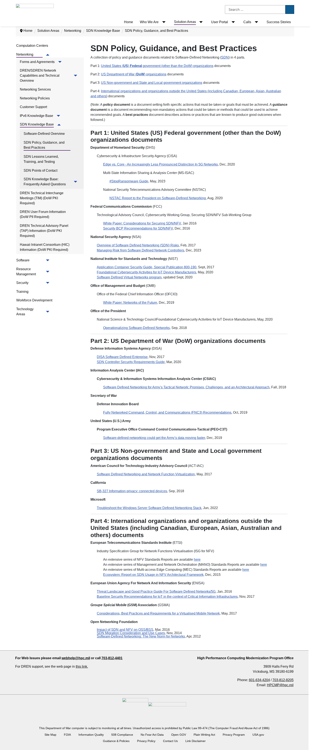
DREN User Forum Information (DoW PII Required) (43, 214)
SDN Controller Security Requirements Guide (131, 362)
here (197, 559)
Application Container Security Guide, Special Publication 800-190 (146, 267)
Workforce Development (34, 300)
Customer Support (33, 107)
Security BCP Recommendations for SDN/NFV (138, 228)
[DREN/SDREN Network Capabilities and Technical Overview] (74, 75)
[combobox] (255, 9)
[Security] (47, 283)
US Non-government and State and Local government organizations (151, 82)
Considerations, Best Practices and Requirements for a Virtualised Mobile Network (158, 613)
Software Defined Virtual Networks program (129, 277)
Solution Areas (185, 22)
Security (22, 283)
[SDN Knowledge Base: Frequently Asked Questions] (74, 182)
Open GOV (178, 734)
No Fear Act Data (152, 734)
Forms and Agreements (37, 62)
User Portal (219, 22)
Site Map (50, 734)
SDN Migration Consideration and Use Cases (131, 633)
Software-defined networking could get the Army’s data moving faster (154, 438)
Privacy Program (234, 734)
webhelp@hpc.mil (76, 658)
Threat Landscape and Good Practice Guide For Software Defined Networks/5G (156, 591)
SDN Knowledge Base (37, 124)
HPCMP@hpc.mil (280, 685)
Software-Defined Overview (44, 133)
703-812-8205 (283, 680)
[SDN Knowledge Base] (58, 125)
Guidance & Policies (116, 741)
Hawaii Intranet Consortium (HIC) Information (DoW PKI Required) (45, 247)
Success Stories (279, 22)
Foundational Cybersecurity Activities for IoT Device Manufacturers (146, 272)
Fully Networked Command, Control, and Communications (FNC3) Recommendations (167, 412)
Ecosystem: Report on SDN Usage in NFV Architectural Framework (153, 574)
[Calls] (255, 22)
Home (128, 22)
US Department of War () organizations (133, 74)
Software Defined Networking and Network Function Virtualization (146, 474)
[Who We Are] (163, 22)
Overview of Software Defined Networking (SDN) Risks (138, 245)
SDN (225, 57)
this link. (82, 666)
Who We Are (149, 22)
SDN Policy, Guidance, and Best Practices (44, 145)
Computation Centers (32, 45)
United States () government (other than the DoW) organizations (157, 66)
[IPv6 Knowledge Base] (57, 116)
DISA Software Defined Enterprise (122, 357)
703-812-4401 (112, 658)
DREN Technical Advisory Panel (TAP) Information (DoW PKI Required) (44, 231)
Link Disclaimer (195, 741)
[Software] (47, 260)
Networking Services (35, 89)
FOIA (67, 734)
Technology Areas (25, 311)
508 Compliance (122, 734)
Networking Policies (35, 98)
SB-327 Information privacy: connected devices (132, 491)
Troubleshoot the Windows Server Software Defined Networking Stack (149, 508)
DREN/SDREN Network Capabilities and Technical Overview (40, 75)
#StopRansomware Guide (128, 181)
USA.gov (258, 734)
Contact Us (170, 741)
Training (22, 291)
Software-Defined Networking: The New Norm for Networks (141, 636)
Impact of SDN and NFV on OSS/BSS (125, 629)
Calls (247, 22)
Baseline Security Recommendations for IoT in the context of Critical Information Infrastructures (167, 596)
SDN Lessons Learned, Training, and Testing (41, 159)
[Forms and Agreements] (59, 62)
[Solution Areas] (200, 22)
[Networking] (47, 55)
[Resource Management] (47, 272)
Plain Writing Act (204, 734)
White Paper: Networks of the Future (130, 302)
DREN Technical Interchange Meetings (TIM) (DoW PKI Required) (42, 198)
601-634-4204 (259, 680)
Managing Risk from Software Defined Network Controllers (140, 250)
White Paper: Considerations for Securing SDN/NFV (142, 223)
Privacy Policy (146, 741)
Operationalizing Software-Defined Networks (136, 328)
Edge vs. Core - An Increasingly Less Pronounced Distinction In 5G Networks (160, 164)
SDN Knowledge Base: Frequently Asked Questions (45, 181)
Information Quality (91, 734)
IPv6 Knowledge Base (36, 116)
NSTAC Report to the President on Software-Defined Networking (157, 198)
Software (23, 260)
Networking (24, 54)
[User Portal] (232, 22)
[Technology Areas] (47, 312)
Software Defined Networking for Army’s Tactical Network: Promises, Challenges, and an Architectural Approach (186, 387)
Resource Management (26, 271)
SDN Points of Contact (40, 170)
